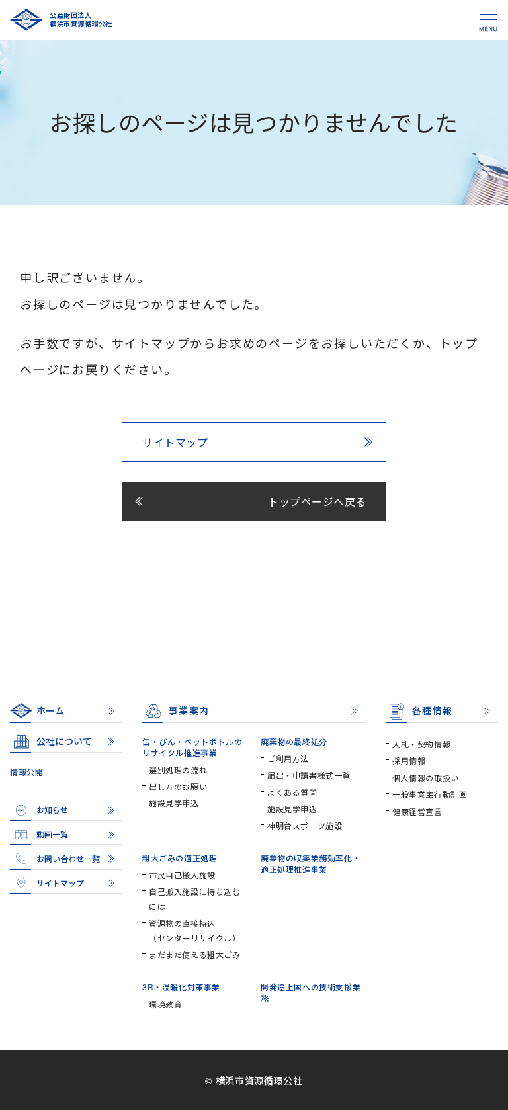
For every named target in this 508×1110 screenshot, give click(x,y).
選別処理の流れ (178, 769)
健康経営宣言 (417, 811)
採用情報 (408, 760)
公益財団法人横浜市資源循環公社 (81, 19)
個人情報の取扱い (425, 777)
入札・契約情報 (421, 743)
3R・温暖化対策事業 (181, 986)
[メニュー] (488, 20)
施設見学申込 (174, 802)
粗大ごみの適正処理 (179, 857)
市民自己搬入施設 (182, 874)
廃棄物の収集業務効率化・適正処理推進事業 (310, 863)
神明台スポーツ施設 (304, 825)
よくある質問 (292, 792)
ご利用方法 (288, 758)
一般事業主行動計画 (429, 794)
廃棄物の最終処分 (294, 741)
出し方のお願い (178, 786)
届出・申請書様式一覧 (309, 775)
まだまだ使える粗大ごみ (195, 954)
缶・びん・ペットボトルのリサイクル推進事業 (192, 747)
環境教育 (165, 1003)
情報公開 (26, 771)
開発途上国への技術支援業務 (310, 992)
